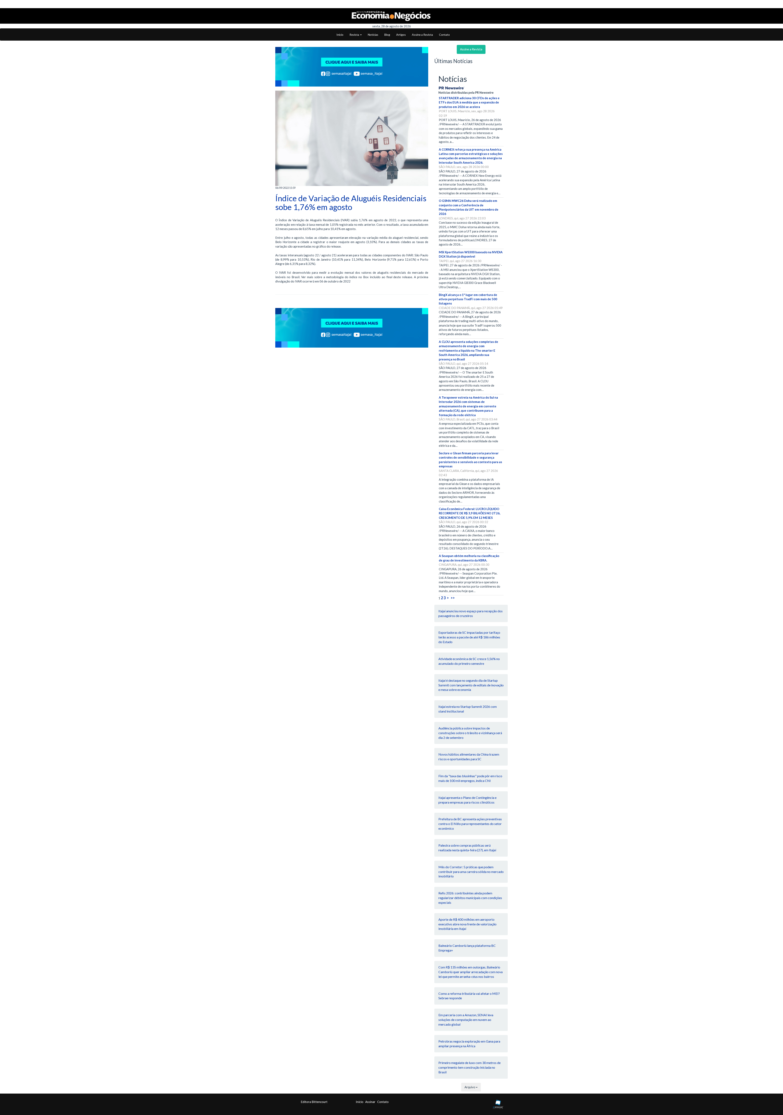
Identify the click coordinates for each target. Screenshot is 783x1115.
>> (452, 598)
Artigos (401, 34)
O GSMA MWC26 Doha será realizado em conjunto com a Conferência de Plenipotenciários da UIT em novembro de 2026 (468, 207)
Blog (387, 34)
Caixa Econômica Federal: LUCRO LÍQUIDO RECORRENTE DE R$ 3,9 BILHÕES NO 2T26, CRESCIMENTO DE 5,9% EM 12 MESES (469, 513)
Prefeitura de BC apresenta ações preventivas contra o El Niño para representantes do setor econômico (470, 823)
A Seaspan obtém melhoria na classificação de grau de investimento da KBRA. (469, 558)
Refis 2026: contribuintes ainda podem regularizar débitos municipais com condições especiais (470, 897)
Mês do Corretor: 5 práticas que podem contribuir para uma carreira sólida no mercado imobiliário (471, 871)
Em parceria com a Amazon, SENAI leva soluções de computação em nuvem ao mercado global (465, 1019)
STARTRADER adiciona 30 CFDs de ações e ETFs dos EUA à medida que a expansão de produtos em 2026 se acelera (469, 102)
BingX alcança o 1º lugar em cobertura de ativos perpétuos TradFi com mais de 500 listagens (468, 299)
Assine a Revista (422, 34)
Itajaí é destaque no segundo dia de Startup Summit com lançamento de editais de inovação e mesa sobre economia (471, 685)
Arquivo (470, 1087)
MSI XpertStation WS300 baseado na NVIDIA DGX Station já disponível (471, 254)
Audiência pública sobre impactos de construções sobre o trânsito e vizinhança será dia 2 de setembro (470, 732)
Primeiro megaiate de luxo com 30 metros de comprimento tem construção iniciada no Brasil (469, 1067)
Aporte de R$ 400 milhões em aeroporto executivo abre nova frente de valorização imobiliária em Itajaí (467, 924)
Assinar (370, 1102)
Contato (444, 34)
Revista (354, 34)
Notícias (373, 34)
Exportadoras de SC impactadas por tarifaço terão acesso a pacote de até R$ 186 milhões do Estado (469, 637)
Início (339, 34)
